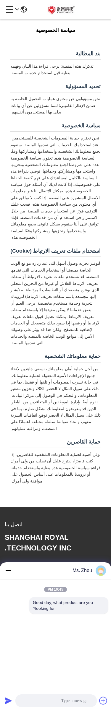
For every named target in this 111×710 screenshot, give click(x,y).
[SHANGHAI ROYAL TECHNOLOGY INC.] (60, 9)
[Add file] (103, 700)
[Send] (8, 700)
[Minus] (8, 570)
